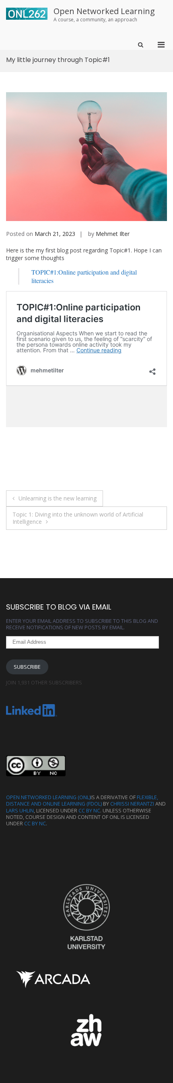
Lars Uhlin (20, 810)
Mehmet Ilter (113, 234)
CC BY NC (89, 810)
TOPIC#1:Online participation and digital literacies (84, 276)
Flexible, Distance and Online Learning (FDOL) (82, 800)
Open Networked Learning (104, 11)
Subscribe (27, 666)
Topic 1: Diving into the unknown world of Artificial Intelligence (77, 517)
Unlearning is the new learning (58, 498)
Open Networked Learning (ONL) (48, 797)
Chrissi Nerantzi (132, 803)
